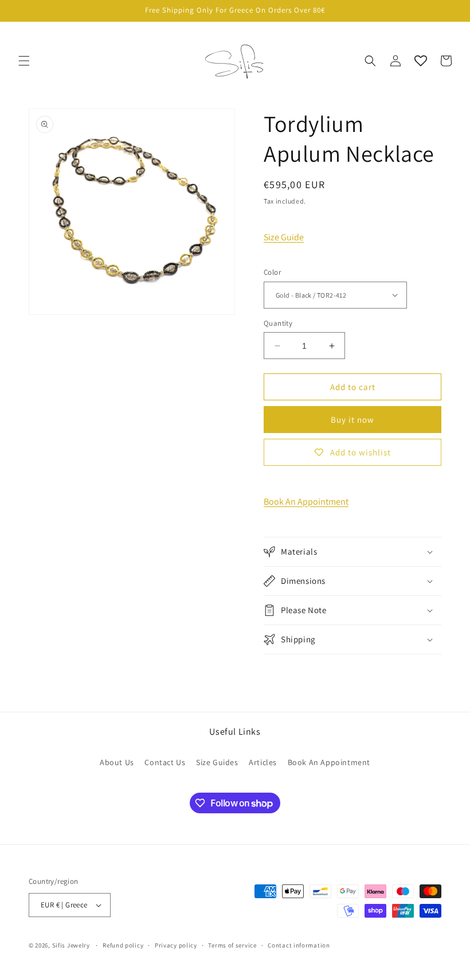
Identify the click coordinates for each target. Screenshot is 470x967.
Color (272, 272)
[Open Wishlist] (420, 60)
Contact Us (164, 762)
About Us (117, 762)
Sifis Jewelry (71, 945)
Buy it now (352, 419)
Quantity (278, 323)
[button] (24, 60)
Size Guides (217, 762)
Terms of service (232, 945)
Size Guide (284, 237)
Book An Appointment (306, 502)
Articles (263, 762)
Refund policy (123, 945)
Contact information (299, 945)
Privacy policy (176, 945)
